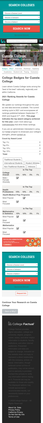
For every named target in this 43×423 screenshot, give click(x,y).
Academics (8, 72)
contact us (21, 134)
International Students (13, 163)
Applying (35, 68)
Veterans (31, 166)
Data (19, 407)
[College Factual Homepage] (3, 41)
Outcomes (34, 72)
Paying (26, 72)
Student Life (17, 72)
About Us (12, 407)
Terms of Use (13, 416)
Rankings (27, 68)
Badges (5, 68)
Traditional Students (12, 159)
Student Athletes (32, 163)
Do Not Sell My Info (16, 414)
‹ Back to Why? (10, 311)
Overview (18, 68)
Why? (11, 68)
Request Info (21, 293)
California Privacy (15, 412)
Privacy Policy (14, 409)
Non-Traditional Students (14, 166)
